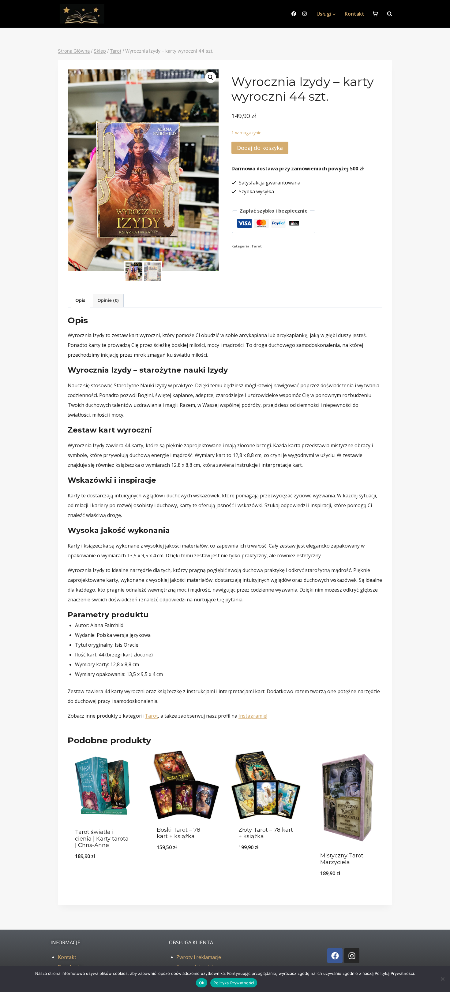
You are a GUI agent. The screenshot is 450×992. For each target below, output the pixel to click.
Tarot (256, 246)
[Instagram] (304, 14)
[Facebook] (293, 14)
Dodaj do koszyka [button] (102, 872)
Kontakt (354, 13)
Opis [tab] (80, 300)
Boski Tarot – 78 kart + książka (178, 833)
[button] (210, 77)
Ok (201, 982)
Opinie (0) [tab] (108, 300)
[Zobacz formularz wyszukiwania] (386, 13)
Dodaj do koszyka (260, 147)
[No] (442, 979)
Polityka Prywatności (233, 982)
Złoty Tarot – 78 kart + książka (265, 833)
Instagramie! (252, 715)
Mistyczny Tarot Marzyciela (341, 859)
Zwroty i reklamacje (198, 957)
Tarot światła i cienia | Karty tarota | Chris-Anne (102, 839)
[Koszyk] (375, 14)
